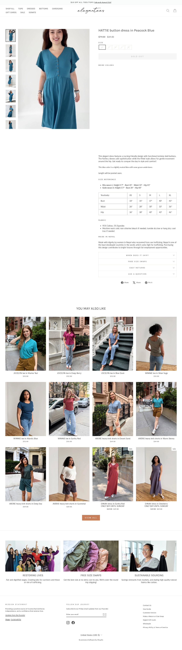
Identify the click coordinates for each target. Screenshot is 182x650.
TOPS (20, 8)
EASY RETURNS (137, 268)
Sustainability (16, 619)
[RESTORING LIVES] (32, 556)
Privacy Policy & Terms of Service (155, 627)
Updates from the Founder (15, 615)
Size (100, 42)
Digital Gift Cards (149, 620)
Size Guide (147, 609)
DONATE (32, 12)
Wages (7, 619)
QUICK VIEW (26, 368)
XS (102, 47)
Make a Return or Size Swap (153, 616)
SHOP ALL (10, 8)
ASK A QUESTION (137, 274)
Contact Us (147, 605)
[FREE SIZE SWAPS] (91, 556)
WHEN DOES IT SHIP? (137, 255)
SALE (22, 12)
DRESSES (31, 8)
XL (129, 47)
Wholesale (147, 624)
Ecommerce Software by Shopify (91, 640)
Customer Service (149, 613)
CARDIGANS (57, 8)
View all (91, 518)
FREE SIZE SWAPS (137, 261)
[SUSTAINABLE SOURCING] (149, 556)
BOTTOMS (43, 8)
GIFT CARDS (11, 12)
